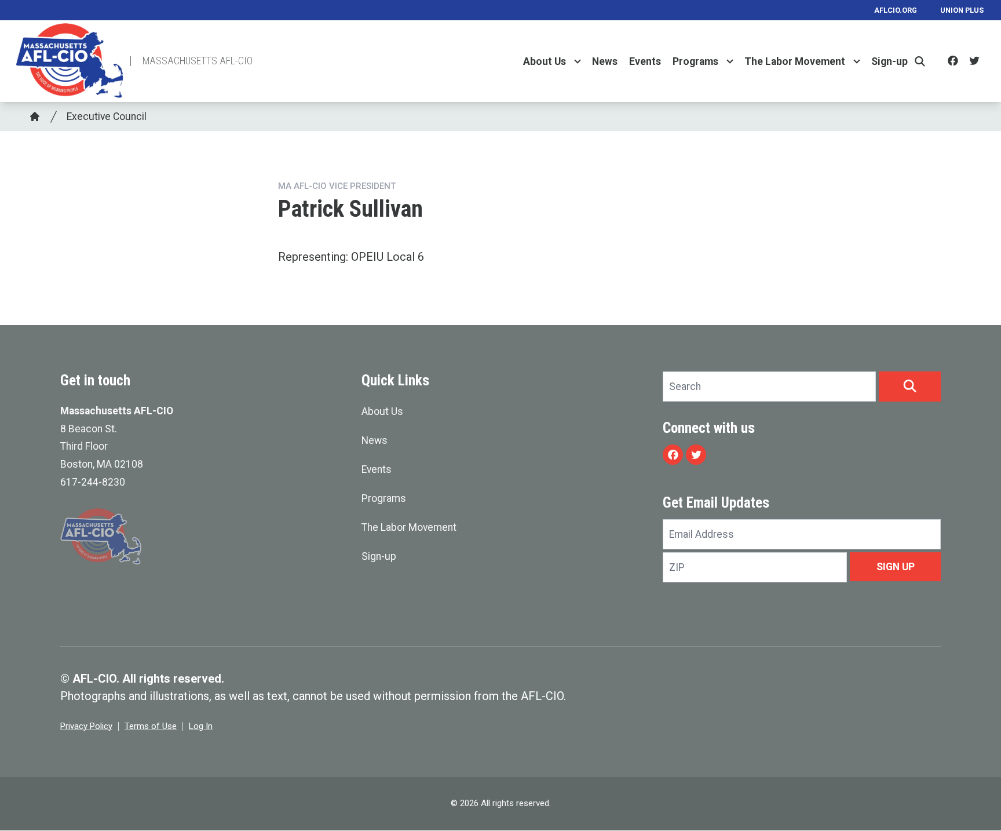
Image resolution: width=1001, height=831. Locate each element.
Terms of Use (151, 726)
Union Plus (962, 10)
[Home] (35, 116)
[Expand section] (577, 61)
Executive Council (107, 116)
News (605, 61)
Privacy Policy (86, 726)
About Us (544, 61)
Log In (201, 726)
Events (645, 61)
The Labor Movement (794, 61)
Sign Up (895, 567)
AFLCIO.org (895, 10)
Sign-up (889, 61)
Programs (695, 61)
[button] (910, 386)
